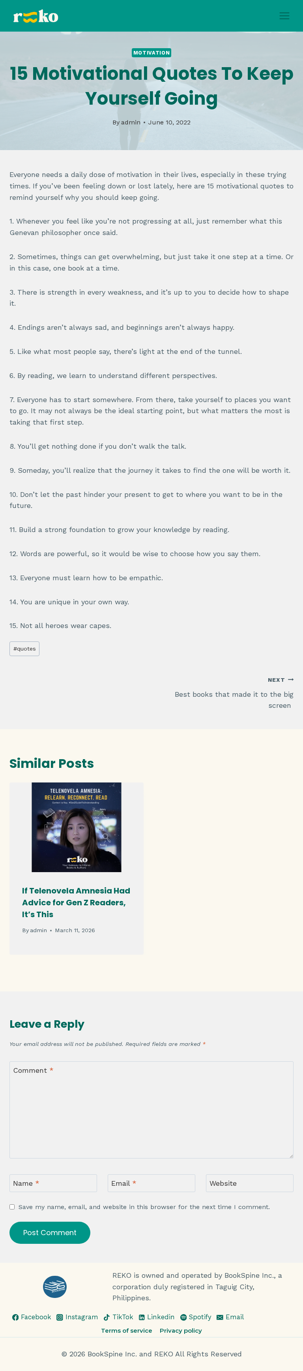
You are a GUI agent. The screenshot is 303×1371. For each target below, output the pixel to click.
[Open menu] (284, 16)
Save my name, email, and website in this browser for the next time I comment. (144, 1207)
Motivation (151, 53)
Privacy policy (181, 1330)
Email (124, 1183)
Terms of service (126, 1330)
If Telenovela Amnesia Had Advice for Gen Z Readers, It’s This (76, 902)
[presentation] (76, 827)
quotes (24, 648)
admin (130, 122)
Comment (33, 1070)
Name (26, 1183)
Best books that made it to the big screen (234, 693)
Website (223, 1183)
